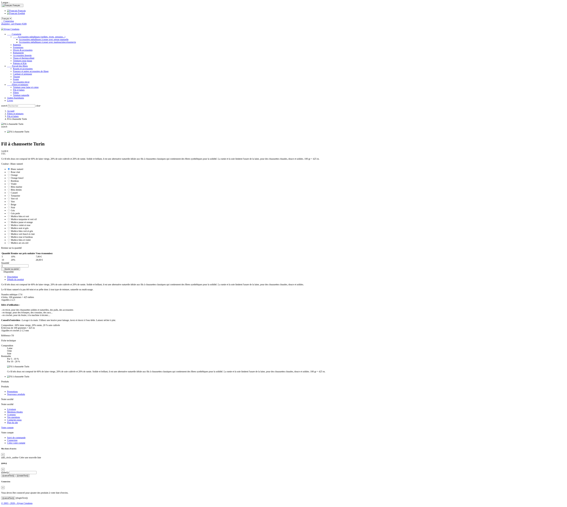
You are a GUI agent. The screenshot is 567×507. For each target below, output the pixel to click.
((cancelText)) (8, 476)
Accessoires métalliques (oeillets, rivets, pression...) (39, 37)
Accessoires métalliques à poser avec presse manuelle (44, 39)
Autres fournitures (15, 98)
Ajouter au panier (10, 269)
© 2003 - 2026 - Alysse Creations (16, 503)
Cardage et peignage (22, 74)
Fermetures (18, 47)
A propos (11, 414)
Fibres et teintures (17, 84)
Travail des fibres (17, 66)
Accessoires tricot (21, 82)
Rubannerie (18, 52)
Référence (6, 335)
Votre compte (7, 427)
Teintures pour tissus (22, 60)
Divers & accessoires (22, 50)
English (21, 13)
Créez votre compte (16, 443)
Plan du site (12, 422)
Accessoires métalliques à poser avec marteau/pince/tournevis (47, 42)
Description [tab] (12, 277)
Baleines (17, 45)
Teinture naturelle (21, 95)
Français (21, 10)
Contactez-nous (14, 420)
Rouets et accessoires (23, 68)
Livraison (11, 409)
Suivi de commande (16, 437)
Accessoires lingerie (22, 55)
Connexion (12, 440)
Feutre (16, 79)
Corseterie (14, 34)
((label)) (5, 472)
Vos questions (13, 417)
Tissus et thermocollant (23, 58)
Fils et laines (19, 90)
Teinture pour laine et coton (26, 87)
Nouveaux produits (16, 394)
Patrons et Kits (20, 63)
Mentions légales (15, 412)
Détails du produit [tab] (15, 279)
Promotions (12, 391)
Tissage (16, 76)
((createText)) (22, 476)
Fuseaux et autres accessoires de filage (31, 71)
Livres (10, 100)
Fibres (16, 92)
